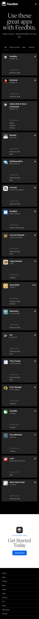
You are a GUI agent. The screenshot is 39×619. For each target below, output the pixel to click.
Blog (3, 585)
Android (31, 47)
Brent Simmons (15, 164)
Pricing (4, 581)
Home (4, 573)
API (3, 602)
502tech (12, 287)
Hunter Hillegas (15, 389)
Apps (4, 577)
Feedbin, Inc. (14, 59)
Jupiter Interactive (16, 237)
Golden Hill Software (17, 190)
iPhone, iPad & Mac (17, 228)
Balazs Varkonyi (15, 213)
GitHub (4, 614)
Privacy (5, 597)
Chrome (12, 125)
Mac (24, 47)
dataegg (12, 413)
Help (3, 593)
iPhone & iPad (14, 47)
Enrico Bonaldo (15, 313)
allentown (13, 437)
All (5, 47)
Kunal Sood (13, 337)
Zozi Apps (13, 484)
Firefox (12, 128)
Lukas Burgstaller (15, 363)
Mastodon (6, 610)
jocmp (12, 263)
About (4, 589)
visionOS (13, 404)
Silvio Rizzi (13, 137)
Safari (12, 123)
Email (4, 606)
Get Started (19, 553)
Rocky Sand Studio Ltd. (17, 461)
